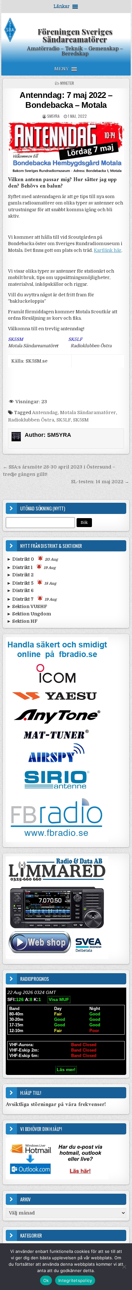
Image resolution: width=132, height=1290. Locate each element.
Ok (46, 1280)
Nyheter (67, 83)
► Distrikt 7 (32, 599)
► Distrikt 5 (31, 583)
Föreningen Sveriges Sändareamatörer (74, 35)
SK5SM (81, 419)
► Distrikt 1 (31, 567)
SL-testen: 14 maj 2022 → (100, 481)
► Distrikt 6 (20, 590)
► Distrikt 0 (32, 559)
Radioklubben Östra (31, 419)
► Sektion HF (22, 621)
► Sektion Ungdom (29, 613)
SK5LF (63, 419)
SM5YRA (53, 116)
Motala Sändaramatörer (88, 412)
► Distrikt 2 (20, 574)
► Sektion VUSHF (27, 606)
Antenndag (45, 412)
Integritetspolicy (75, 1280)
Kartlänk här (107, 250)
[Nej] (124, 1266)
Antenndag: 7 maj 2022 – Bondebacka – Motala (66, 100)
